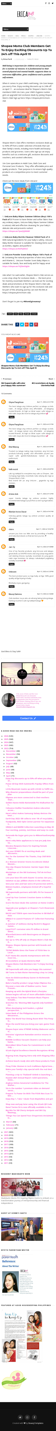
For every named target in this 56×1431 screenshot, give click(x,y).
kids (17, 36)
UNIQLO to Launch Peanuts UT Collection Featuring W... (30, 919)
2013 (6, 1157)
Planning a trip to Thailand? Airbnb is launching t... (29, 1074)
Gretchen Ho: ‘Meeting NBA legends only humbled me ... (29, 1004)
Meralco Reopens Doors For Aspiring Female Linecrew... (26, 847)
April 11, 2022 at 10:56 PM (44, 529)
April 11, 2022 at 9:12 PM (45, 494)
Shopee (31, 36)
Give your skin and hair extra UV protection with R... (30, 884)
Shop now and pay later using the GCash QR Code (29, 1104)
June (8, 769)
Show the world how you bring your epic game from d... (30, 1025)
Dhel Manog (14, 447)
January (10, 1128)
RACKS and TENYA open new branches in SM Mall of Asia (30, 914)
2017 (6, 1144)
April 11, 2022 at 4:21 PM (45, 402)
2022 (6, 748)
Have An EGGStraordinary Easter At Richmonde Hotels (28, 978)
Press (23, 36)
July (8, 766)
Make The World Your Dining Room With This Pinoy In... (29, 1019)
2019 (6, 1138)
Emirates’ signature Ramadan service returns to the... (28, 1035)
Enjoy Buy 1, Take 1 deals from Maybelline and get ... (29, 1100)
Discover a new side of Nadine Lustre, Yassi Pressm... (26, 987)
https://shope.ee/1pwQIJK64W (16, 231)
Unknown (12, 572)
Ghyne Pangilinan (16, 402)
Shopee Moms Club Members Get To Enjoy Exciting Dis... (29, 965)
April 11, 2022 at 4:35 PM (45, 447)
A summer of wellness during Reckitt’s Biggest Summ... (28, 925)
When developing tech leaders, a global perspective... (24, 1009)
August (10, 763)
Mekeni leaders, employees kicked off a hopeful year (28, 888)
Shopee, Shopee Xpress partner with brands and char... (28, 946)
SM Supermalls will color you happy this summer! (28, 969)
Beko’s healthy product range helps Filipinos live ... (29, 983)
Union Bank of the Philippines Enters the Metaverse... (25, 1014)
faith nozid (13, 469)
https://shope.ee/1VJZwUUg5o (16, 266)
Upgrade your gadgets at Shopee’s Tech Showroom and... (30, 909)
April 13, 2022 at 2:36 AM (45, 594)
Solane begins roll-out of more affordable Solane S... (30, 994)
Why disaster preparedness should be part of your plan (29, 793)
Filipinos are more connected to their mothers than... (27, 798)
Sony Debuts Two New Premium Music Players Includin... (27, 998)
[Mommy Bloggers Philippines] (14, 1389)
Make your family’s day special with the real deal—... (29, 1070)
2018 (6, 1141)
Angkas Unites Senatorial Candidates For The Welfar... (27, 1084)
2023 (6, 745)
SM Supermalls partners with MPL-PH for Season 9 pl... (29, 893)
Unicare (39, 36)
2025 (6, 739)
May (8, 772)
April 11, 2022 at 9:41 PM (45, 511)
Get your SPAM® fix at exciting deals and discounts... (25, 852)
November (11, 754)
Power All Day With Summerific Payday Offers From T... (30, 785)
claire (11, 529)
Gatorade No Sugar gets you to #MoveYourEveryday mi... (30, 836)
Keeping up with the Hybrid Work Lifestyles (26, 991)
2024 (6, 742)
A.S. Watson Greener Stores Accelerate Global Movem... (27, 863)
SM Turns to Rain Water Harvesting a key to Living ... (29, 973)
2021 (6, 1132)
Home (3, 36)
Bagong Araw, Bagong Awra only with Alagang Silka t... (30, 1056)
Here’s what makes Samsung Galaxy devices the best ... (28, 814)
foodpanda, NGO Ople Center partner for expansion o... (30, 822)
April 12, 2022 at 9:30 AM (45, 547)
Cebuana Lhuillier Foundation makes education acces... (28, 809)
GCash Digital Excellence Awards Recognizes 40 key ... (30, 1051)
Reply (12, 417)
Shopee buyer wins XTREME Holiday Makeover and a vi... (30, 1030)
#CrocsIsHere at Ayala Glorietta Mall (23, 961)
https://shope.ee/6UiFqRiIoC (15, 248)
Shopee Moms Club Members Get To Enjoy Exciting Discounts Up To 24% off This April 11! (25, 367)
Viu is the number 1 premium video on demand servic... (27, 1089)
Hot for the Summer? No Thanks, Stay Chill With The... (28, 857)
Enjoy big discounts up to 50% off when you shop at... (29, 779)
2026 (6, 736)
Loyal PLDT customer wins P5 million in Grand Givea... (27, 930)
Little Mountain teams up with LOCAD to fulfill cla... (30, 789)
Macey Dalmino (15, 594)
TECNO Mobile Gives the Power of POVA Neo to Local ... (28, 951)
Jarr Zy (12, 547)
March (9, 1122)
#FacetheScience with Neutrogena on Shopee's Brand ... (28, 935)
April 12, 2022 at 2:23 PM (45, 571)
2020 (6, 1135)
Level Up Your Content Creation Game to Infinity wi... (28, 898)
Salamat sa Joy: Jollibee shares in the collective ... (29, 880)
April (8, 776)
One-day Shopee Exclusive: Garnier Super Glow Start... (27, 868)
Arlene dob (13, 494)
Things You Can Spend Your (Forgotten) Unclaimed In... (29, 1116)
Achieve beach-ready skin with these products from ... (30, 1062)
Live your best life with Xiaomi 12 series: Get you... (29, 877)
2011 (6, 1163)
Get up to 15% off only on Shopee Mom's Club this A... (29, 941)
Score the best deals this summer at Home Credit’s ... (30, 904)
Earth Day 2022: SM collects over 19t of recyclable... (30, 818)
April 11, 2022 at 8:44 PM (45, 469)
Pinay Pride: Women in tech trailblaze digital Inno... (30, 1066)
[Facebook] (45, 3)
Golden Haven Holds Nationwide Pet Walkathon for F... (30, 803)
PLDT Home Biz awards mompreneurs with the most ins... (27, 956)
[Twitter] (53, 3)
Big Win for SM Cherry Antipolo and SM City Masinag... (26, 1111)
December (11, 751)
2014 (6, 1153)
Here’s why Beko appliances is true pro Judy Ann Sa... (28, 841)
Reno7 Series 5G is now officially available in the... (29, 1107)
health (10, 36)
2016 (6, 1147)
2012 (6, 1160)
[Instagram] (49, 3)
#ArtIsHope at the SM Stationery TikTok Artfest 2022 (28, 873)
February (10, 1125)
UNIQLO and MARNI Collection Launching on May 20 (30, 827)
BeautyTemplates (35, 1423)
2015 (6, 1150)
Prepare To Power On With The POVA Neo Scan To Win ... (29, 1094)
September (11, 760)
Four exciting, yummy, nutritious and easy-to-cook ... (30, 831)
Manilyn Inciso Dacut (17, 512)
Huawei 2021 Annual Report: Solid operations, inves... (27, 1079)
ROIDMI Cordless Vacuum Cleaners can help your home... (28, 1040)
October (10, 757)
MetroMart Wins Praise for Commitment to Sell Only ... (28, 1046)
